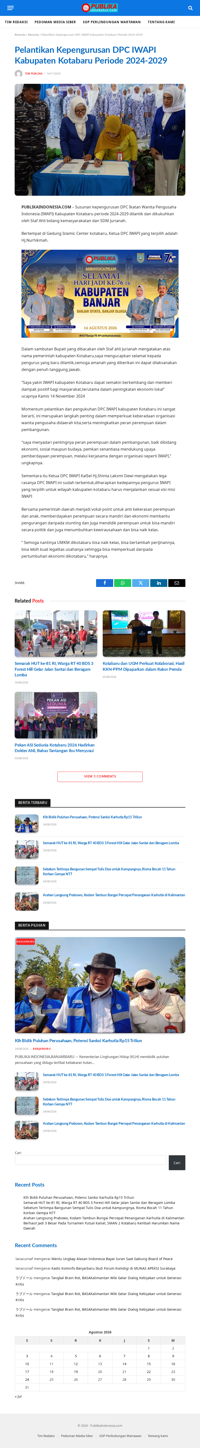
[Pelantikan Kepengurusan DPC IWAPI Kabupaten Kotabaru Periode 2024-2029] (100, 139)
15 (149, 1364)
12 (76, 1364)
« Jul (18, 1396)
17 (27, 1371)
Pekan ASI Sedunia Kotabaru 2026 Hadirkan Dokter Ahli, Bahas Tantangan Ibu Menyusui (55, 748)
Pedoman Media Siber (55, 22)
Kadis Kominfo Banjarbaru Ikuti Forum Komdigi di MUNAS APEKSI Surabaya (113, 1268)
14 (124, 1364)
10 (27, 1364)
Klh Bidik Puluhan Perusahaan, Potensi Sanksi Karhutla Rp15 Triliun (92, 817)
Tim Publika (33, 73)
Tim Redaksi (16, 22)
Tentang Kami (161, 22)
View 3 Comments (100, 776)
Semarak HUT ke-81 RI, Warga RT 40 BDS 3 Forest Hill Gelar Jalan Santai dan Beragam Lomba (54, 669)
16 (173, 1364)
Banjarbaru (26, 941)
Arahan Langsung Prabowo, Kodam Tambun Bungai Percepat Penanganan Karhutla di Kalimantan (114, 895)
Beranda (20, 34)
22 (149, 1371)
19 (76, 1371)
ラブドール (24, 1277)
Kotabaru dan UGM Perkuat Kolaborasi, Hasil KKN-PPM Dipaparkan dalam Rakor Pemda (143, 666)
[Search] (190, 7)
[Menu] (10, 7)
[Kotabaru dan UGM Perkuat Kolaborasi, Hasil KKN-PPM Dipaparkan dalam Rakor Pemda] (144, 633)
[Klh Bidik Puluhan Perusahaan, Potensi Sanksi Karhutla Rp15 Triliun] (27, 823)
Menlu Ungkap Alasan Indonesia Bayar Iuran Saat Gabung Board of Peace (112, 1258)
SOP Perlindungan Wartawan (112, 22)
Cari (18, 1152)
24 (27, 1379)
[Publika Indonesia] (100, 8)
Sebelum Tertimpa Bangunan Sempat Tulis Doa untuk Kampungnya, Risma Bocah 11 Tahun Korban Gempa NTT (109, 872)
